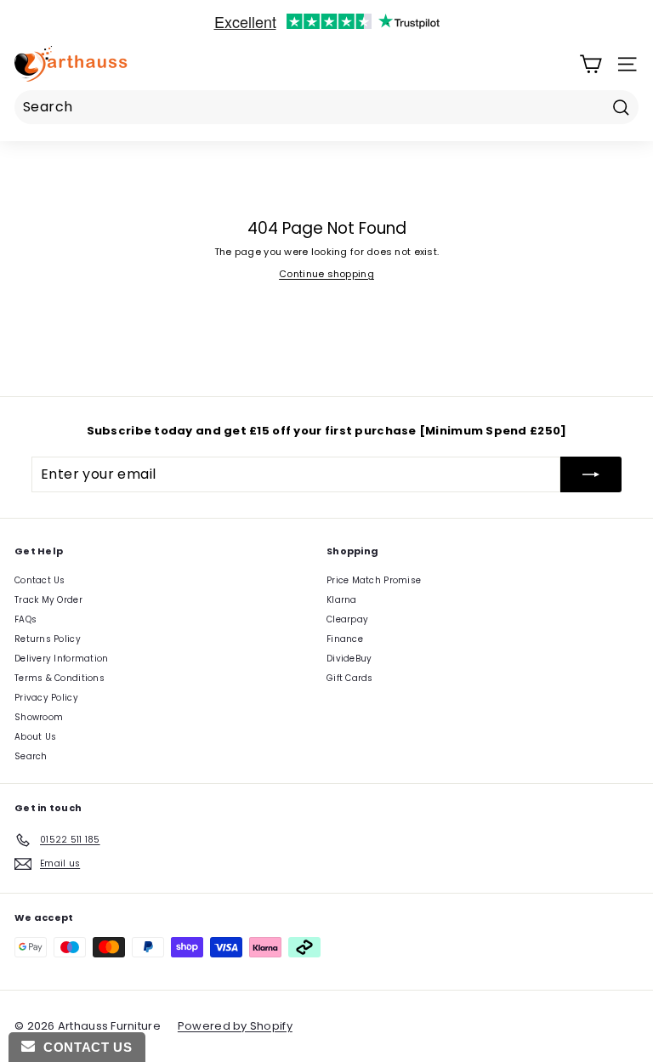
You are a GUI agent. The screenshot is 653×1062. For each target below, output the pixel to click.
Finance (344, 639)
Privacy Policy (46, 697)
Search (31, 756)
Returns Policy (47, 639)
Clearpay (347, 619)
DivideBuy (349, 658)
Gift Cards (349, 678)
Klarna (341, 599)
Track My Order (48, 599)
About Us (35, 736)
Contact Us (39, 580)
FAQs (25, 619)
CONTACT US (83, 1047)
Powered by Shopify (235, 1026)
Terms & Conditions (59, 678)
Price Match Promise (373, 580)
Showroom (38, 717)
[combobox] (326, 107)
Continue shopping (326, 274)
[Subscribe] (591, 474)
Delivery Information (61, 658)
